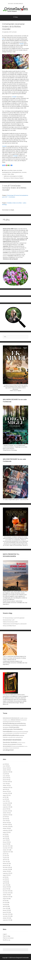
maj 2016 (5, 881)
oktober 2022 (6, 785)
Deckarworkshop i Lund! (8, 619)
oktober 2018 (6, 828)
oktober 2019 (6, 812)
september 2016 (7, 873)
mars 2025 (5, 775)
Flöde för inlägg (6, 936)
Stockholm (6, 742)
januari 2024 (6, 779)
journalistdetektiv (9, 733)
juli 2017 (5, 853)
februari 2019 (6, 822)
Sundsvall (19, 742)
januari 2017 (6, 865)
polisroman (7, 735)
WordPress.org (6, 940)
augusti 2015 (6, 898)
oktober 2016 (6, 871)
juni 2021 (5, 799)
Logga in (5, 934)
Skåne (8, 174)
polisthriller (21, 735)
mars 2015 (5, 908)
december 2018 (6, 824)
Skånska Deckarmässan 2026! (10, 621)
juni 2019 (5, 816)
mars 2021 (5, 801)
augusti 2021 (6, 795)
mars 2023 (5, 783)
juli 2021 (5, 797)
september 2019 (7, 814)
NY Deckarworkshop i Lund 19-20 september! (13, 617)
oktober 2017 (6, 849)
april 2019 (5, 818)
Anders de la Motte (8, 170)
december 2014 (6, 914)
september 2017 (7, 851)
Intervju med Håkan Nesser (9, 625)
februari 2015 (6, 910)
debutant (13, 720)
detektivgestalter (14, 727)
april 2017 (5, 859)
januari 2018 (6, 844)
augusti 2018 (6, 832)
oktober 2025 (6, 769)
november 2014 (6, 916)
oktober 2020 (6, 805)
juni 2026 (5, 764)
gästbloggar (25, 731)
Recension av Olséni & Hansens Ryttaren (13, 178)
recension (24, 172)
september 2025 (7, 771)
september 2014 (7, 920)
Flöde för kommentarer (8, 938)
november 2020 (6, 803)
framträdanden (18, 729)
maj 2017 (5, 857)
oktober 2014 (6, 918)
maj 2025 (5, 773)
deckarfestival (12, 721)
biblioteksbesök (7, 718)
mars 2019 (5, 820)
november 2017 (6, 847)
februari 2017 (6, 863)
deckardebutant (24, 719)
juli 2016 (5, 877)
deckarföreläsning (8, 723)
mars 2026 (5, 766)
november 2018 (6, 826)
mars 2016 (5, 885)
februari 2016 (6, 886)
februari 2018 (6, 842)
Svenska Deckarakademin (9, 254)
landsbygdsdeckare (6, 172)
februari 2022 (6, 791)
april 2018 (5, 838)
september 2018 (7, 830)
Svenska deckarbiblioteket (18, 746)
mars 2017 (5, 861)
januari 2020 (6, 808)
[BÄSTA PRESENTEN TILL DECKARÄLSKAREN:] (15, 575)
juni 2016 (5, 879)
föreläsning (15, 731)
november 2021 (6, 793)
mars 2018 (5, 840)
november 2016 (6, 869)
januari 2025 (6, 777)
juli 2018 (5, 834)
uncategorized (8, 750)
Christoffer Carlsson (23, 718)
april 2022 (5, 789)
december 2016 (6, 867)
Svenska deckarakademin (10, 744)
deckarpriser (22, 725)
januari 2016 (6, 888)
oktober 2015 (6, 894)
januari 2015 (6, 912)
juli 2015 (5, 900)
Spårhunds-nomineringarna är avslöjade (13, 176)
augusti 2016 (6, 875)
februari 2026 (6, 768)
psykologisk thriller (11, 737)
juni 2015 (5, 902)
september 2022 (7, 787)
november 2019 (6, 810)
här (3, 39)
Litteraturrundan (19, 257)
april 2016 (5, 883)
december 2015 (6, 890)
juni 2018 (5, 836)
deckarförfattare (7, 725)
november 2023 (6, 781)
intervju (4, 733)
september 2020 (7, 807)
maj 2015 (5, 904)
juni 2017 (5, 855)
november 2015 (6, 892)
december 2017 (6, 846)
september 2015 (7, 896)
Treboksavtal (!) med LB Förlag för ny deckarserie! (15, 623)
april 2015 (5, 906)
